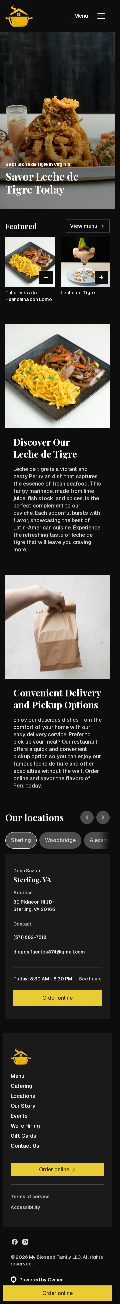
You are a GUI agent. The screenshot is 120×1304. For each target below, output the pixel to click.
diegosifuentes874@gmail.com (49, 953)
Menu (81, 15)
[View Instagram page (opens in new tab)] (25, 1242)
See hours (90, 979)
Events (19, 1115)
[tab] (21, 840)
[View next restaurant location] (103, 817)
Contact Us (25, 1145)
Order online (57, 997)
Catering (21, 1086)
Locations (23, 1095)
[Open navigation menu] (101, 16)
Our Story (23, 1105)
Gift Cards (23, 1135)
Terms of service (30, 1197)
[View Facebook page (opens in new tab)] (15, 1242)
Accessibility (25, 1207)
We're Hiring (25, 1125)
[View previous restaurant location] (87, 817)
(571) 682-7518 (29, 938)
